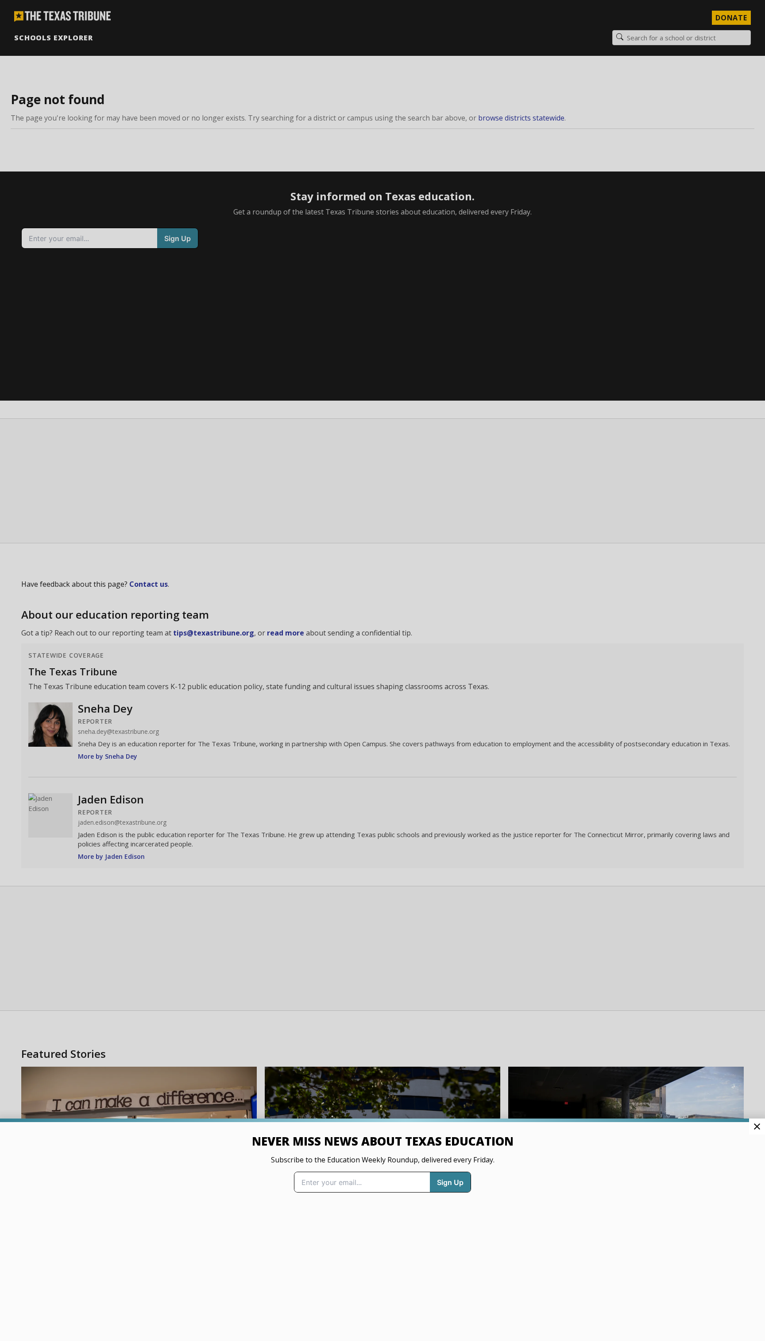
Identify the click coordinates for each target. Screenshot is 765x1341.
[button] (382, 670)
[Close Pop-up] (757, 1126)
